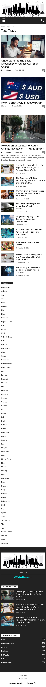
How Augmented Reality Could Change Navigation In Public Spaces (22, 147)
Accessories (5, 287)
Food (3, 387)
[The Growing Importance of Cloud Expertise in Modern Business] (7, 271)
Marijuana (4, 448)
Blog (3, 314)
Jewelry (4, 440)
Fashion (4, 375)
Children (4, 345)
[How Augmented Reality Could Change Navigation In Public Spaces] (23, 129)
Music (3, 474)
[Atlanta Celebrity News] (23, 8)
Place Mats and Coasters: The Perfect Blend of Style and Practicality (29, 231)
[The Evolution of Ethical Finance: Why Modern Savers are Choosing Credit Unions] (7, 181)
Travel (3, 528)
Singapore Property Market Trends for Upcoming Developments (28, 219)
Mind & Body (6, 459)
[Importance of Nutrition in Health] (7, 246)
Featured (4, 379)
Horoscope (5, 432)
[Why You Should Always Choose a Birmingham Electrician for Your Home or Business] (7, 194)
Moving (4, 471)
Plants (3, 497)
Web (3, 539)
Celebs (3, 341)
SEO (3, 505)
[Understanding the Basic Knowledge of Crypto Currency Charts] (23, 46)
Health (3, 421)
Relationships (6, 501)
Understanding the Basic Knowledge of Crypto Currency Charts (19, 63)
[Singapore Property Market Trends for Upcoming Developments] (7, 220)
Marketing (5, 452)
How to (3, 436)
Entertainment (6, 364)
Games (4, 398)
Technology (5, 520)
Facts (3, 371)
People (3, 490)
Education (5, 360)
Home (3, 27)
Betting (4, 306)
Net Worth (5, 478)
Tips (2, 524)
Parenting (4, 486)
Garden (4, 406)
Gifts (3, 409)
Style (3, 516)
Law (2, 444)
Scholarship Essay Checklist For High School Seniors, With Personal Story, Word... (30, 167)
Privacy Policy (32, 683)
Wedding (4, 543)
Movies (4, 467)
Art (2, 299)
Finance (4, 383)
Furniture (4, 390)
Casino (3, 329)
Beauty (4, 303)
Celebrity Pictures (7, 337)
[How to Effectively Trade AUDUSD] (23, 88)
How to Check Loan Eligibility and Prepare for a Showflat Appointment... (29, 257)
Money (3, 463)
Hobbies (4, 425)
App (2, 295)
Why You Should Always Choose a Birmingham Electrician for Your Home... (30, 193)
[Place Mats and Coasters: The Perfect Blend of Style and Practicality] (7, 233)
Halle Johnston (7, 70)
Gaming (4, 402)
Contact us (23, 675)
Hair (2, 417)
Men (2, 455)
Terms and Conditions (16, 683)
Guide (3, 413)
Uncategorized (6, 532)
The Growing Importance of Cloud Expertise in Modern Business (28, 269)
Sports (3, 513)
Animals (4, 291)
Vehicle (4, 536)
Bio (2, 310)
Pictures (4, 494)
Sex (2, 509)
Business (4, 318)
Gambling (4, 394)
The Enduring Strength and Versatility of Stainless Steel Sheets (28, 206)
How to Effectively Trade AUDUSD (21, 102)
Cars (3, 325)
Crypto (3, 356)
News (3, 482)
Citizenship (5, 348)
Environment (6, 367)
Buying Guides (6, 322)
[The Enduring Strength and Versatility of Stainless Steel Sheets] (7, 207)
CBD (3, 333)
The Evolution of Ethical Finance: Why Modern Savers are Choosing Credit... (30, 180)
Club (3, 352)
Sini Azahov (5, 106)
